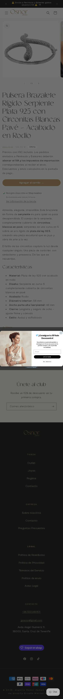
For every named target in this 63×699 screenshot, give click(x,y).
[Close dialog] (61, 333)
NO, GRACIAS (47, 361)
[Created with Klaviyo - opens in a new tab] (31, 367)
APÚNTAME (47, 356)
